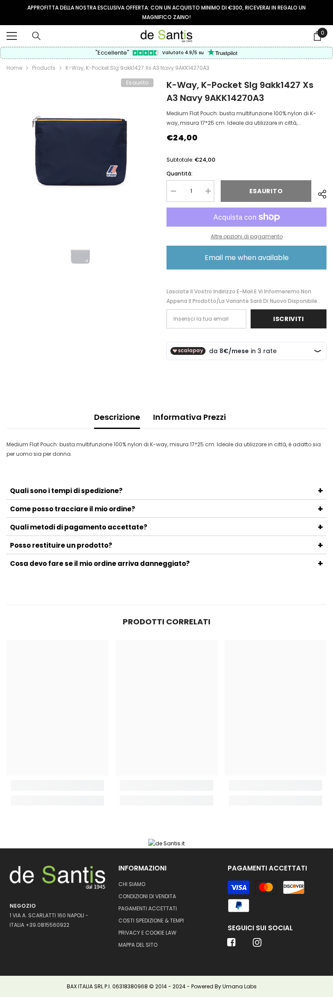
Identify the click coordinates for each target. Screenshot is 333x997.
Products (44, 67)
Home (14, 67)
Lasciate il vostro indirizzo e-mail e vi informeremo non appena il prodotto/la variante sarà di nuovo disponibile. (242, 296)
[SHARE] (318, 193)
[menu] (12, 36)
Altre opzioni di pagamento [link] (247, 236)
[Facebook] (231, 945)
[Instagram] (257, 945)
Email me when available (247, 258)
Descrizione (117, 417)
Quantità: (179, 173)
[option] (166, 12)
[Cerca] (36, 36)
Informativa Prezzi (189, 417)
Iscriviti (288, 319)
